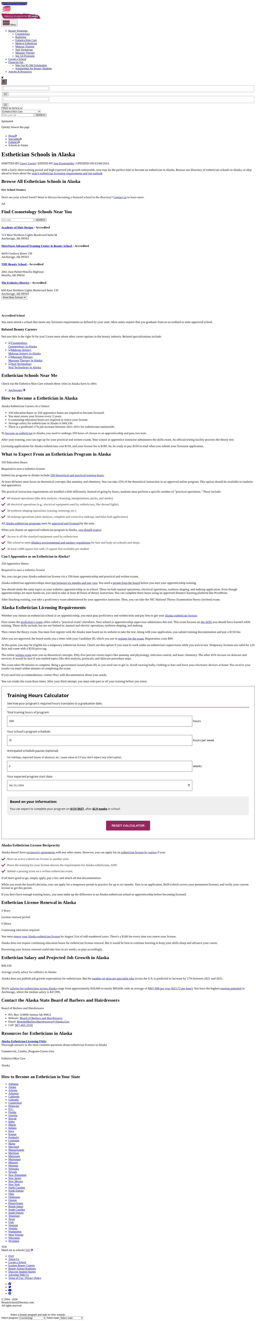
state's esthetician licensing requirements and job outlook (67, 173)
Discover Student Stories (22, 1271)
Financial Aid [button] (15, 62)
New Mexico (15, 1181)
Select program (9, 1317)
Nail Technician (24, 49)
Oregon (12, 1200)
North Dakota (16, 1190)
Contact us (120, 197)
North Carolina (16, 1187)
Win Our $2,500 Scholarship (31, 65)
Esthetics (13, 142)
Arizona (12, 1090)
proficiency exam (31, 622)
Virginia (12, 1228)
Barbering (20, 37)
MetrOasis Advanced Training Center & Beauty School (37, 246)
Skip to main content (14, 3)
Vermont (13, 1225)
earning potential (231, 988)
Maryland (13, 1146)
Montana (13, 1165)
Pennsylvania (15, 1203)
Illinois (12, 1124)
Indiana (12, 1127)
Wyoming (13, 1241)
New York (14, 1184)
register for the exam (131, 638)
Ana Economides (63, 163)
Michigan (13, 1153)
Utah (11, 1222)
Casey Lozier (28, 163)
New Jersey (14, 1178)
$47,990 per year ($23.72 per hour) (171, 988)
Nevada (12, 1171)
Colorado (13, 1099)
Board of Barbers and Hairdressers (41, 1018)
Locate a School (17, 59)
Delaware (13, 1105)
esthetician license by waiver (139, 852)
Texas (11, 1219)
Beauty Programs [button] (17, 30)
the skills (206, 622)
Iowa (11, 1131)
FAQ (11, 1256)
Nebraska (13, 1168)
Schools (13, 297)
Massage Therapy (25, 52)
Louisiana (13, 1140)
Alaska (12, 1087)
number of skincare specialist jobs (113, 978)
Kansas (12, 1134)
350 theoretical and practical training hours (77, 475)
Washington (14, 1231)
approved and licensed (66, 523)
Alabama (13, 1083)
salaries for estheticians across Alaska (33, 988)
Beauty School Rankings (22, 1268)
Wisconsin (14, 1237)
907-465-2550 (24, 1025)
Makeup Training (24, 46)
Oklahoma (14, 1197)
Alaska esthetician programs (23, 523)
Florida (12, 1112)
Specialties (14, 139)
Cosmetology (22, 33)
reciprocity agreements (41, 852)
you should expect (89, 530)
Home (11, 135)
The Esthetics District (15, 282)
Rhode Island (15, 1206)
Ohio (11, 1193)
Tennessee (14, 1215)
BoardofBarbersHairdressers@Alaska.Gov (43, 1021)
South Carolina (16, 1209)
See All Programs (24, 55)
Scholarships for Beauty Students (33, 68)
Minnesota (14, 1156)
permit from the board (126, 583)
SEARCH (40, 115)
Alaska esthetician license (181, 615)
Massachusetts (16, 1149)
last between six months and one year (74, 583)
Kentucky (13, 1137)
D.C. (11, 1109)
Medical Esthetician (26, 43)
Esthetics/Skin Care (26, 40)
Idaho (11, 1121)
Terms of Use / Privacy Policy (24, 1278)
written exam (23, 655)
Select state (53, 1317)
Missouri (13, 1162)
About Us (13, 1259)
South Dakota (16, 1212)
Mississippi (14, 1159)
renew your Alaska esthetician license (37, 936)
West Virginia (15, 1234)
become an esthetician (19, 433)
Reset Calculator (128, 825)
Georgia (12, 1115)
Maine (11, 1143)
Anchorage (15, 390)
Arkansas (13, 1093)
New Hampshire (17, 1175)
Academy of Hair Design (17, 227)
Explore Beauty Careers (21, 1265)
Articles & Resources (20, 71)
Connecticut (15, 1102)
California (13, 1096)
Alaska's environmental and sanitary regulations (60, 542)
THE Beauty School (14, 264)
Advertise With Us (18, 1274)
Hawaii (12, 1118)
